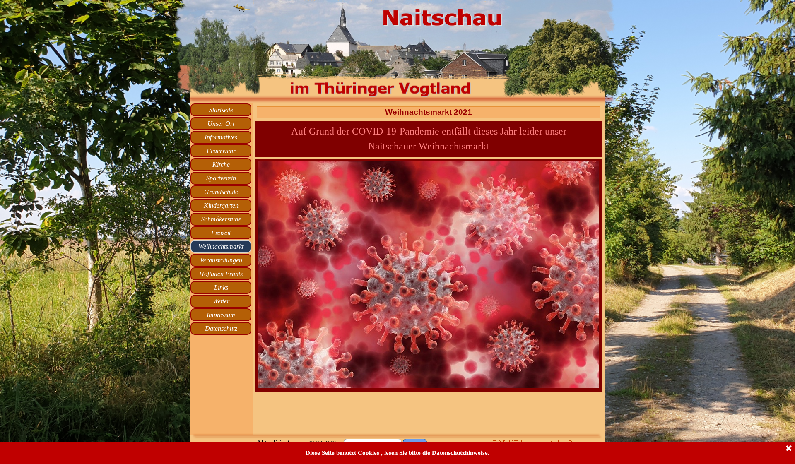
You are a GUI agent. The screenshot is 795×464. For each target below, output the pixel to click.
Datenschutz (221, 328)
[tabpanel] (428, 275)
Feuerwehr (221, 150)
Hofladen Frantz (221, 273)
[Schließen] (789, 449)
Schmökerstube (221, 219)
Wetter (221, 301)
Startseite (221, 109)
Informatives (221, 137)
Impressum (221, 314)
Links (221, 287)
